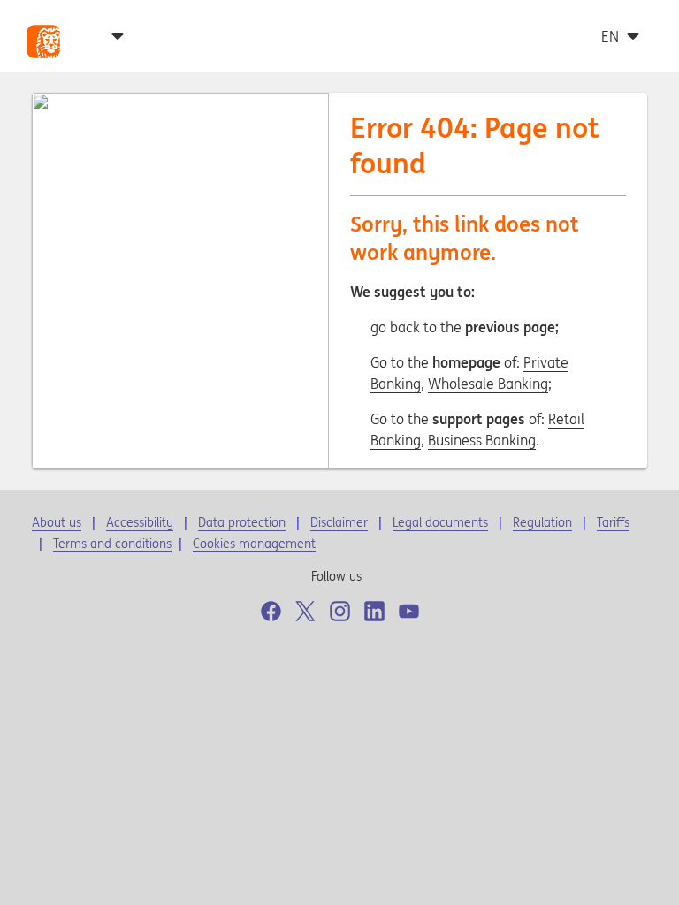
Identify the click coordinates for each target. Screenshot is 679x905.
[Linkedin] (374, 611)
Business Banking (482, 440)
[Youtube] (409, 611)
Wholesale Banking (488, 383)
